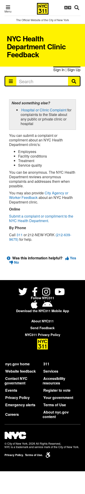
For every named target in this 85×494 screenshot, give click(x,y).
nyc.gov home (17, 363)
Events (11, 390)
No (16, 262)
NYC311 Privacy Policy (42, 334)
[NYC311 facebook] (34, 292)
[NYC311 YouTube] (60, 292)
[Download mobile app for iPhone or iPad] (35, 306)
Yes (72, 258)
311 (20, 234)
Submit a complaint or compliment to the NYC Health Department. (41, 218)
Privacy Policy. (14, 455)
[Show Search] (76, 7)
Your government (58, 397)
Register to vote (56, 390)
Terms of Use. (34, 455)
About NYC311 (42, 321)
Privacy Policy (17, 397)
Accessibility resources (54, 381)
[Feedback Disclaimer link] (8, 258)
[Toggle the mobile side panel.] (11, 81)
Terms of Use (54, 404)
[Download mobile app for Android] (47, 306)
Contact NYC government (16, 381)
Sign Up (73, 69)
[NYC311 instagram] (46, 292)
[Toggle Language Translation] (68, 7)
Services (50, 371)
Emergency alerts (20, 404)
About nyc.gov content (56, 414)
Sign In (59, 69)
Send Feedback (42, 328)
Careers (12, 414)
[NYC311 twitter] (23, 292)
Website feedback (20, 371)
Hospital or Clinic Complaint (43, 110)
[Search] (74, 81)
